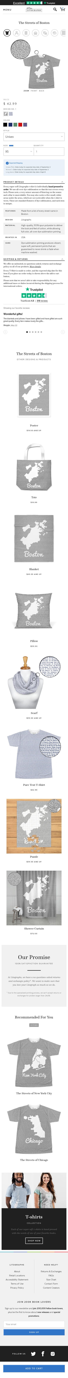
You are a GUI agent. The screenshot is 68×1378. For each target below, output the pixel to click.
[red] (20, 124)
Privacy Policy (17, 1288)
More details (35, 266)
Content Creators (51, 1288)
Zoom (26, 91)
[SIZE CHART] (11, 145)
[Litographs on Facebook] (43, 1354)
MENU (7, 9)
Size (6, 145)
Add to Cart (34, 1368)
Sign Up (34, 1332)
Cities (34, 1025)
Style (6, 130)
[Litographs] (34, 9)
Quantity (39, 145)
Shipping (15, 259)
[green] (15, 124)
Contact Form (51, 1283)
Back (41, 91)
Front (34, 91)
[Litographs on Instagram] (52, 1354)
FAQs (51, 1275)
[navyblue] (10, 124)
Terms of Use (17, 1283)
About (17, 1271)
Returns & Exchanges (51, 1271)
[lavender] (25, 124)
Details (13, 182)
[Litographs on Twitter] (33, 1354)
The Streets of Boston (34, 23)
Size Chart (51, 1279)
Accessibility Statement (17, 1279)
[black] (5, 124)
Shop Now (34, 1241)
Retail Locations (17, 1275)
